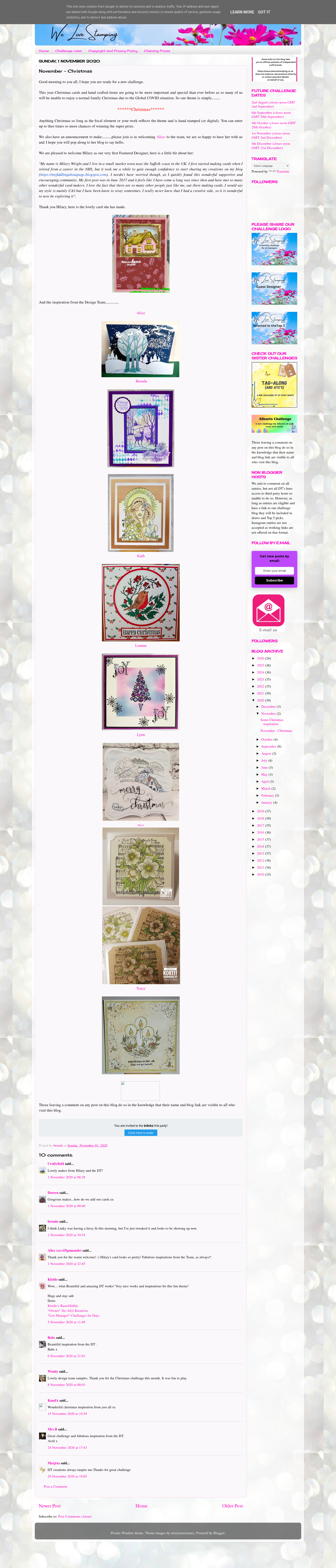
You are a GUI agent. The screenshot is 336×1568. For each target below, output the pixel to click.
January (267, 802)
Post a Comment (55, 1486)
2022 (261, 686)
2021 (261, 693)
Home (44, 51)
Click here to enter (140, 1132)
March (266, 788)
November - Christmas (276, 730)
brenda (53, 1221)
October (267, 739)
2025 (261, 665)
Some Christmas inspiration (272, 721)
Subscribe (274, 580)
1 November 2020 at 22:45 (66, 1263)
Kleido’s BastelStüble (63, 1305)
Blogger (218, 1532)
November (269, 713)
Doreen (53, 1192)
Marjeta (54, 1462)
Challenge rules (68, 51)
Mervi (141, 825)
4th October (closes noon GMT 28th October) (274, 124)
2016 (261, 832)
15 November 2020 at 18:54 (67, 1413)
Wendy (53, 1371)
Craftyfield (56, 1163)
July (264, 760)
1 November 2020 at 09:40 (66, 1205)
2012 (261, 860)
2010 (261, 874)
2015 (261, 839)
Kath (141, 556)
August (266, 753)
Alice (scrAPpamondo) (65, 1250)
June (265, 767)
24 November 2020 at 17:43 (67, 1447)
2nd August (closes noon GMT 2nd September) (273, 104)
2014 (261, 846)
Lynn (141, 734)
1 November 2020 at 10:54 (66, 1234)
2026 (261, 658)
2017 (261, 825)
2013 (261, 853)
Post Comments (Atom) (75, 1516)
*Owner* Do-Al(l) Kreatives (68, 1310)
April (265, 781)
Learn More (242, 12)
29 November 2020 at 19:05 (67, 1476)
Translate (282, 171)
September (269, 746)
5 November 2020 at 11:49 (66, 1322)
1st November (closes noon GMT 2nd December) (271, 135)
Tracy (140, 988)
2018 (261, 818)
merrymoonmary (182, 1532)
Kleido (53, 1279)
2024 (261, 672)
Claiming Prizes (157, 51)
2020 (261, 700)
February (268, 795)
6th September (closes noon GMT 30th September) (271, 114)
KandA (53, 1400)
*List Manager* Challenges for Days (73, 1315)
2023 (261, 679)
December (269, 706)
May (265, 774)
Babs (51, 1337)
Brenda (141, 381)
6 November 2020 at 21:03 (66, 1355)
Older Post (232, 1505)
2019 (261, 811)
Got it (264, 12)
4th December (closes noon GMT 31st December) (271, 145)
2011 (261, 867)
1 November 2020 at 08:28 (66, 1177)
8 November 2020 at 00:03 (66, 1384)
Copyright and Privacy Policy (112, 51)
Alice (161, 136)
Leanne (141, 645)
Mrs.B (52, 1429)
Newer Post (50, 1505)
